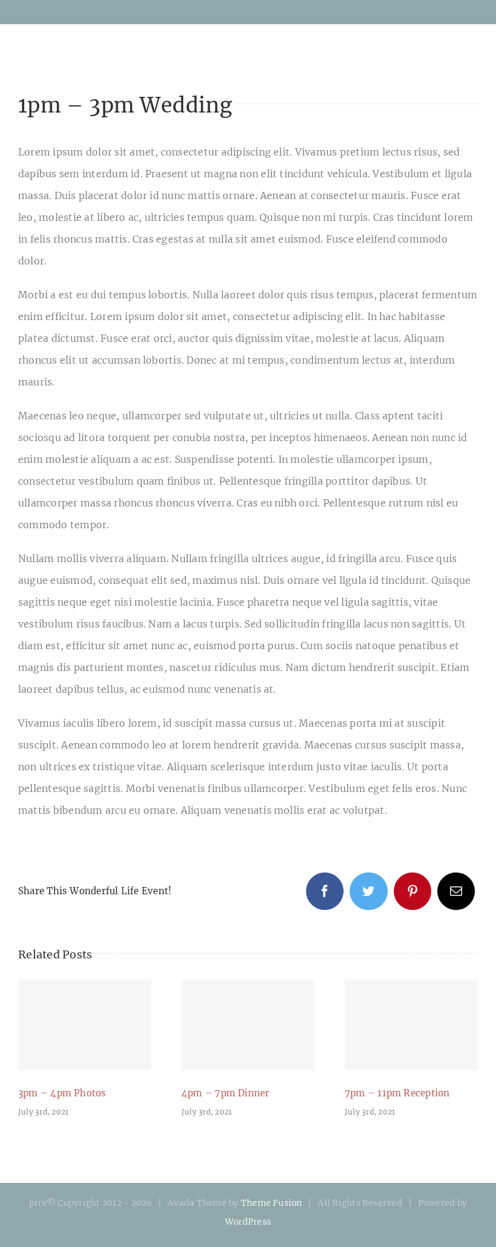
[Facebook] (325, 891)
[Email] (456, 891)
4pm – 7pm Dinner (248, 1025)
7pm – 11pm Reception (411, 1025)
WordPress (248, 1221)
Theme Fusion (271, 1202)
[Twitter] (368, 891)
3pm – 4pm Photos (85, 1025)
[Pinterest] (412, 891)
